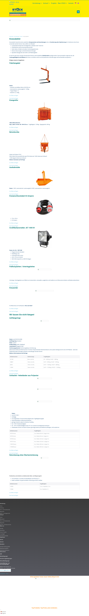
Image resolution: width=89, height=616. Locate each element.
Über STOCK (62, 3)
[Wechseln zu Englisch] (78, 2)
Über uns (2, 526)
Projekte (54, 3)
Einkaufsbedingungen (5, 560)
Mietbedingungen (4, 556)
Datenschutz (3, 551)
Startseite (11, 36)
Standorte (2, 544)
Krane (21, 36)
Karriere (2, 541)
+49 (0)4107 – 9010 (4, 573)
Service (1, 539)
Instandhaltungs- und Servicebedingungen (5, 563)
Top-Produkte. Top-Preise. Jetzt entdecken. (44, 608)
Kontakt (71, 3)
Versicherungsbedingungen (6, 558)
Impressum (2, 537)
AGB (1, 553)
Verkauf (45, 3)
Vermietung (36, 3)
